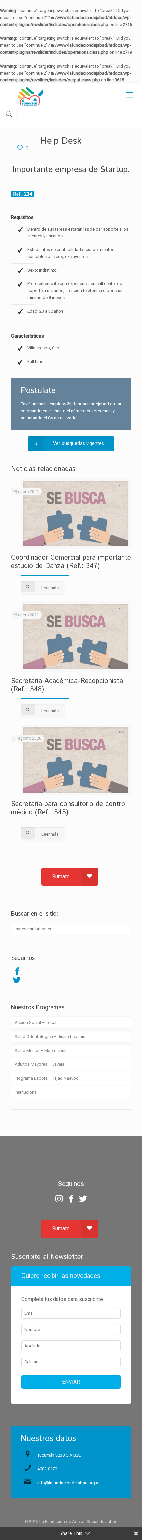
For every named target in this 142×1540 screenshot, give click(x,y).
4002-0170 (47, 1468)
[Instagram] (59, 1199)
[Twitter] (17, 980)
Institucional (26, 1092)
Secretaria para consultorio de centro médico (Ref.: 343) (68, 808)
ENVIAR (71, 1382)
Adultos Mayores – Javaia (39, 1064)
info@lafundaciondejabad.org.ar (68, 1482)
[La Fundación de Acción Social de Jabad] (71, 97)
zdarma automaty (71, 1144)
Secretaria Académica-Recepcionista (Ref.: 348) (67, 685)
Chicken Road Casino (71, 1156)
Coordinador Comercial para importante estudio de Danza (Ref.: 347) (71, 562)
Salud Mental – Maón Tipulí (40, 1050)
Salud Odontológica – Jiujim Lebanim (51, 1036)
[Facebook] (17, 971)
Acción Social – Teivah (36, 1022)
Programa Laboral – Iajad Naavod (47, 1078)
